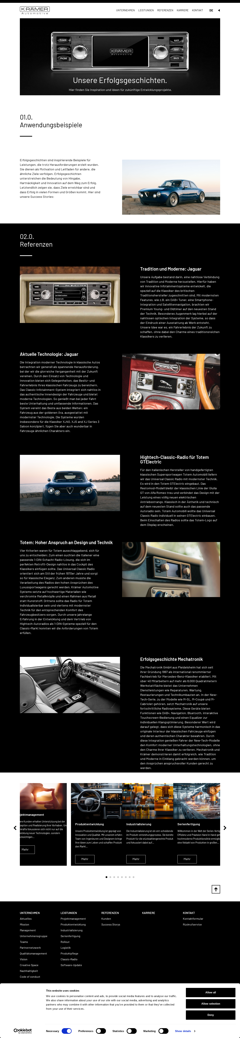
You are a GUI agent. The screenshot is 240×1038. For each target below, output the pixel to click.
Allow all (210, 992)
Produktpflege (69, 953)
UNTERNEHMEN (30, 912)
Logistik (66, 947)
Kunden (106, 918)
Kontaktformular (193, 918)
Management (28, 930)
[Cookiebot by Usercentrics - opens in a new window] (22, 1031)
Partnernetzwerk (30, 947)
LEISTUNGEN (69, 912)
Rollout (65, 941)
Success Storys (110, 924)
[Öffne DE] (219, 10)
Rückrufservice (192, 924)
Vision (23, 959)
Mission (24, 924)
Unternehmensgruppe (33, 936)
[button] (15, 828)
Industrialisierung (72, 930)
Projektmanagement (73, 918)
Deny (210, 1014)
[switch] (101, 1031)
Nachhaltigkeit (29, 970)
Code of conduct (30, 976)
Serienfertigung (70, 936)
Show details (183, 1031)
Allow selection (210, 1003)
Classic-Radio (69, 959)
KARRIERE (148, 912)
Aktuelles (26, 918)
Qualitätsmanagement (33, 953)
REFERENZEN (110, 912)
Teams (24, 941)
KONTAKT (189, 912)
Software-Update (71, 965)
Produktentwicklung (73, 924)
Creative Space (29, 965)
